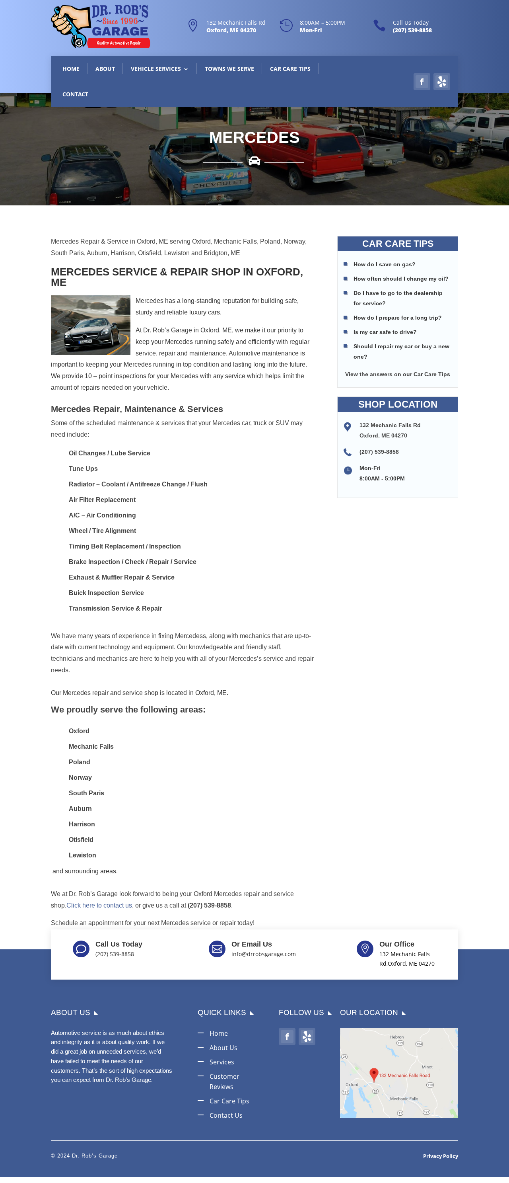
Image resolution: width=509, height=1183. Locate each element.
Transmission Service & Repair (115, 608)
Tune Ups (83, 468)
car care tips (229, 1101)
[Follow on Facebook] (422, 81)
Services (222, 1062)
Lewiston (82, 855)
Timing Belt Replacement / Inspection (125, 546)
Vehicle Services (156, 68)
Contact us (226, 1115)
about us (223, 1047)
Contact (75, 94)
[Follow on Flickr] (441, 81)
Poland (79, 762)
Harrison (82, 824)
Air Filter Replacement (102, 499)
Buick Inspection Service (106, 593)
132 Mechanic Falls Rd (236, 22)
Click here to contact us (99, 905)
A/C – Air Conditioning (102, 515)
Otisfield (81, 839)
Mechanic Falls (91, 746)
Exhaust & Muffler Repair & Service (122, 577)
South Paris (86, 793)
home (219, 1033)
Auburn (80, 808)
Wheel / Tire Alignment (102, 530)
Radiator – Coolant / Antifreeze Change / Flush (138, 484)
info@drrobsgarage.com (263, 954)
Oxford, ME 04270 (383, 435)
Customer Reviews (224, 1081)
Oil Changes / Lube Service (109, 453)
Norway (80, 777)
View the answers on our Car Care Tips (397, 374)
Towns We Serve (229, 68)
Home (71, 68)
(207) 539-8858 (379, 452)
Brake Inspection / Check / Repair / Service (132, 561)
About (105, 68)
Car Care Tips (290, 68)
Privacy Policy (440, 1156)
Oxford (79, 731)
